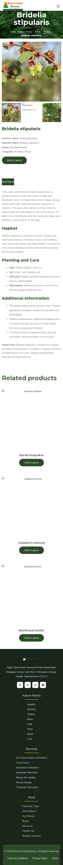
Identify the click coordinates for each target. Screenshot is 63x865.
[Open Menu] (58, 6)
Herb (29, 724)
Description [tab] (8, 181)
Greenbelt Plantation (27, 767)
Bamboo (31, 709)
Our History (28, 816)
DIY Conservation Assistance (31, 757)
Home (13, 31)
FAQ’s (55, 858)
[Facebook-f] (20, 685)
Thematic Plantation (27, 787)
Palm (30, 729)
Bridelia (47, 31)
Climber (31, 714)
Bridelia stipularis (29, 142)
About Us (27, 826)
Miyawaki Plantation (27, 772)
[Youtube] (43, 685)
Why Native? (29, 811)
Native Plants (25, 31)
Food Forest (22, 762)
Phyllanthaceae (18, 147)
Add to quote (14, 160)
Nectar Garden (24, 782)
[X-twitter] (28, 685)
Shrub (38, 31)
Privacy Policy (39, 858)
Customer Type (30, 806)
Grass (30, 719)
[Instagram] (35, 685)
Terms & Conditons (17, 858)
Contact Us (28, 831)
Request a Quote (31, 836)
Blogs (25, 821)
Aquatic (31, 704)
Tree (29, 739)
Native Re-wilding (25, 777)
